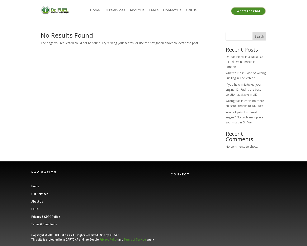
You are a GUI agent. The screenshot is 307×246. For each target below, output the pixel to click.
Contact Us (172, 10)
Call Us (191, 10)
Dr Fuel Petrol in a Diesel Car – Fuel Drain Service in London (245, 62)
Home (95, 10)
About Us (137, 10)
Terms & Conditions (44, 224)
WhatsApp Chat (248, 11)
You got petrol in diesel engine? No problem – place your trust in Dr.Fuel (244, 117)
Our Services (114, 10)
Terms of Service (135, 239)
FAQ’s (154, 10)
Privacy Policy (108, 239)
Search (259, 36)
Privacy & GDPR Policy (45, 217)
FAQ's (34, 209)
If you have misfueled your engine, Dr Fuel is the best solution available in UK (243, 89)
